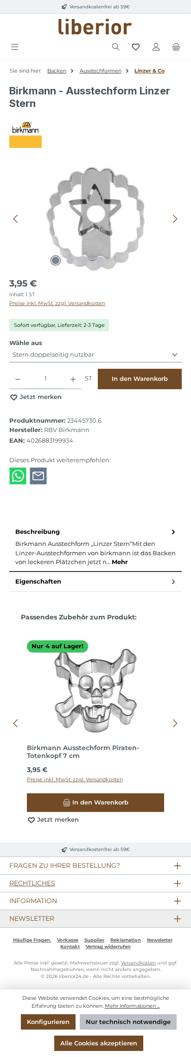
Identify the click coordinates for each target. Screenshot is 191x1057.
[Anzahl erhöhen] (73, 379)
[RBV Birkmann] (95, 131)
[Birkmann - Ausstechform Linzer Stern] (95, 219)
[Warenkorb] (176, 47)
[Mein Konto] (156, 47)
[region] (95, 218)
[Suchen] (116, 47)
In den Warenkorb (140, 378)
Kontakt (70, 946)
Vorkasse (67, 940)
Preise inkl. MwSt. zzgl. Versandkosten (57, 303)
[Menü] (15, 47)
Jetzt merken (40, 396)
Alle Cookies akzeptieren (98, 1043)
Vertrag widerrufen (108, 946)
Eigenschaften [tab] (38, 581)
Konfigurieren (48, 1021)
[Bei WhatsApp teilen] (17, 475)
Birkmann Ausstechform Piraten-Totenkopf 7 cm (83, 752)
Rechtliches (32, 883)
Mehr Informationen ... (132, 1006)
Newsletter (159, 940)
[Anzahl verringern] (17, 379)
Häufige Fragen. (32, 940)
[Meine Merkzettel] (136, 47)
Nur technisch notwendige (128, 1021)
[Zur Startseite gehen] (95, 27)
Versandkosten (138, 962)
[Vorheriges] (16, 219)
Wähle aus (25, 342)
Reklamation (125, 940)
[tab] (95, 547)
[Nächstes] (175, 219)
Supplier (94, 940)
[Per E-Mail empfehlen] (38, 475)
